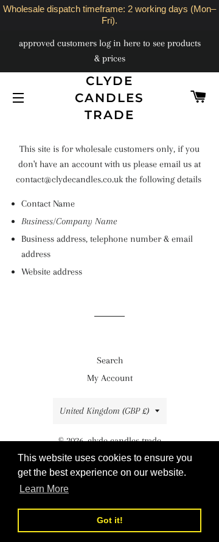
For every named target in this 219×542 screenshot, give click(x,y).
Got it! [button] (110, 520)
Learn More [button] (44, 489)
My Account (110, 377)
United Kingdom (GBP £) (104, 410)
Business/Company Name (69, 221)
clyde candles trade (109, 98)
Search (110, 360)
